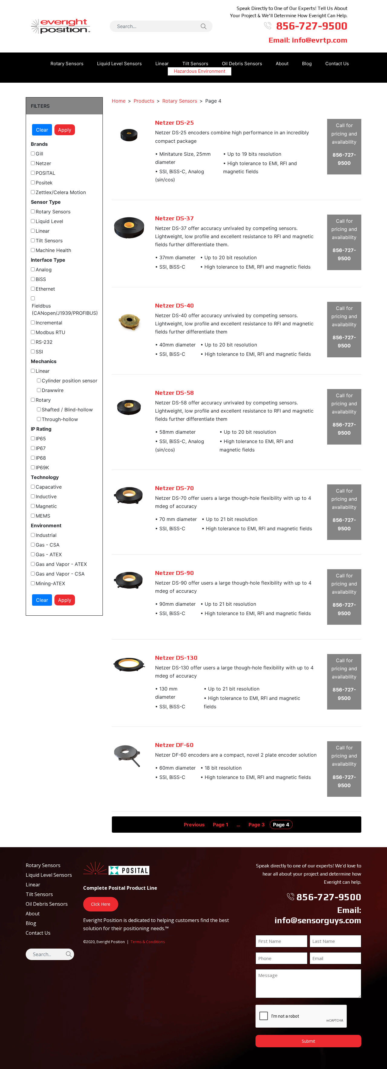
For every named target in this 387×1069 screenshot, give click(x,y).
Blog (307, 63)
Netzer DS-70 (174, 487)
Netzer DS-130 (176, 657)
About (282, 63)
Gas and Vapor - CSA (60, 574)
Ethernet (45, 289)
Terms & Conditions (148, 941)
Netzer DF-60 (174, 744)
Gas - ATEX (49, 554)
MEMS (43, 516)
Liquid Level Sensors (119, 63)
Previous (194, 825)
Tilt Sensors (49, 241)
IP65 (41, 439)
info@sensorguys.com (318, 920)
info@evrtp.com (319, 40)
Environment (46, 525)
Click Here (100, 904)
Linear (162, 63)
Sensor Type (46, 202)
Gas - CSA (48, 545)
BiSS (41, 279)
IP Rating (41, 429)
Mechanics (44, 361)
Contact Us (337, 63)
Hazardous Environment (199, 71)
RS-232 (44, 342)
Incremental (49, 323)
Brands (39, 144)
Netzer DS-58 (174, 392)
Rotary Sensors (66, 63)
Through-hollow (60, 419)
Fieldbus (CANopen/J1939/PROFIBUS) (65, 309)
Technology (45, 477)
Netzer (43, 163)
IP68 (41, 458)
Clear (42, 130)
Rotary (43, 400)
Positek (44, 183)
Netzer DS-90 (174, 572)
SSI (39, 352)
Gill (39, 154)
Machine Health (53, 250)
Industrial (46, 535)
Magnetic (46, 506)
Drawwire (52, 390)
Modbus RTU (50, 332)
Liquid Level (49, 221)
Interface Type (48, 260)
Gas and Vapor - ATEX (61, 564)
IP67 (41, 448)
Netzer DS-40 (174, 305)
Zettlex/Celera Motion (61, 192)
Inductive (46, 496)
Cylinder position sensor (69, 381)
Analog (44, 269)
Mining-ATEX (50, 583)
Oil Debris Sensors (242, 63)
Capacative (49, 487)
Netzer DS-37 (174, 218)
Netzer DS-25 (174, 122)
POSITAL (45, 173)
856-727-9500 (311, 25)
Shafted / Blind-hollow (67, 410)
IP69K (42, 467)
